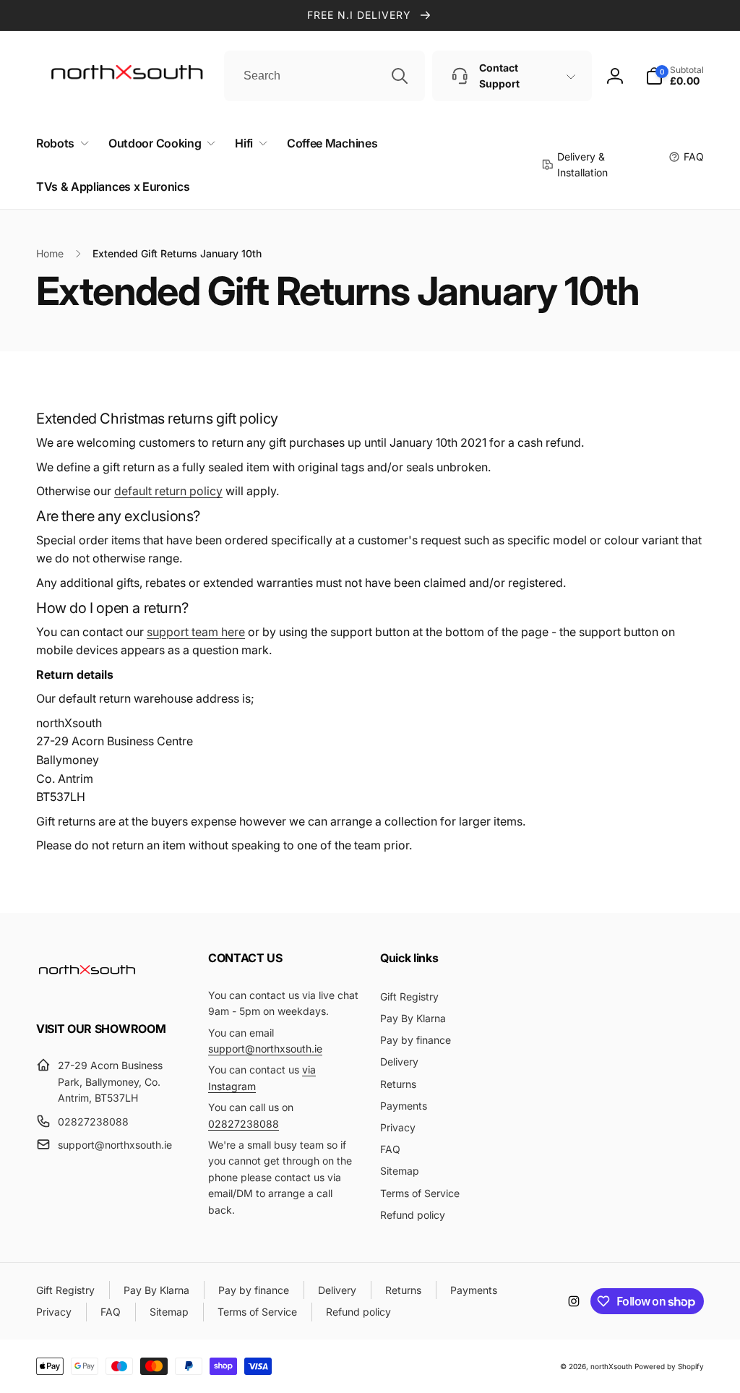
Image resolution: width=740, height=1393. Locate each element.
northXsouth (611, 1366)
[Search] (399, 75)
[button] (59, 143)
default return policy (168, 491)
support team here (196, 632)
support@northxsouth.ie (265, 1048)
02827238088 (243, 1124)
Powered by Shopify (669, 1366)
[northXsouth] (86, 989)
